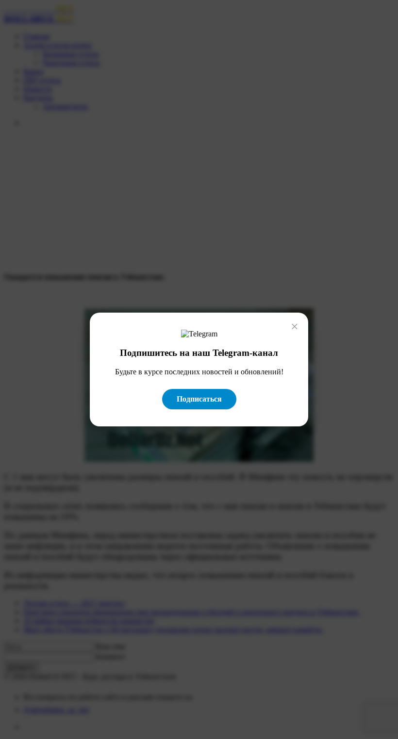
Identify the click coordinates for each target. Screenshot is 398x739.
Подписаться (199, 399)
